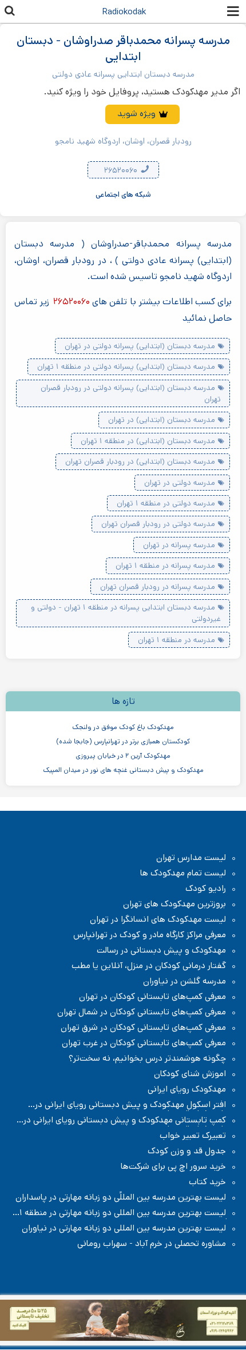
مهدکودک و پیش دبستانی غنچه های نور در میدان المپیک (123, 770)
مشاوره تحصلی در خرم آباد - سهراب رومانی (151, 1243)
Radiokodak (124, 12)
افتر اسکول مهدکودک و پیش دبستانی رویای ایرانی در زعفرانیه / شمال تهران (136, 1104)
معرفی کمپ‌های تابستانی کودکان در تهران (152, 996)
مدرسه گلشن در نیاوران (184, 981)
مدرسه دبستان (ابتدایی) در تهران (161, 419)
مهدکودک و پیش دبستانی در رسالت (161, 950)
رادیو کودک (205, 888)
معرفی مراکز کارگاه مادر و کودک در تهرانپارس (149, 935)
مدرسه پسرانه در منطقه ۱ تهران (165, 565)
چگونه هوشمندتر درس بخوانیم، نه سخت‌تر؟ (147, 1058)
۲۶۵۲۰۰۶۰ (122, 170)
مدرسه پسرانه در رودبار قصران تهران (157, 586)
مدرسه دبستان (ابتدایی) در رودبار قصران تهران (140, 461)
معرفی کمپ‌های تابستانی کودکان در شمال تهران (141, 1012)
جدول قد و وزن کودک (187, 1151)
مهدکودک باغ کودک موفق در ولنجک (123, 727)
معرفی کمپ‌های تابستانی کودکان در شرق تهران (143, 1027)
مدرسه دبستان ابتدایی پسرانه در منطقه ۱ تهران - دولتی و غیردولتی (126, 613)
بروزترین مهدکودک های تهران (174, 904)
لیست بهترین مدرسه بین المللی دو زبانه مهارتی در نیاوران (124, 1228)
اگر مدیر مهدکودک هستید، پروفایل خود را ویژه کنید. (142, 91)
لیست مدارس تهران (191, 857)
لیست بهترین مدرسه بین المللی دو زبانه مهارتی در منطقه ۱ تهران (128, 1212)
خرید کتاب (207, 1182)
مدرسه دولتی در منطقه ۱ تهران (166, 503)
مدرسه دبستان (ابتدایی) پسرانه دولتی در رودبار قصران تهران (131, 393)
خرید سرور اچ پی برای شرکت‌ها (173, 1166)
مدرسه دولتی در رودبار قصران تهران (158, 523)
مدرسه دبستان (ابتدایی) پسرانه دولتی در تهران (140, 346)
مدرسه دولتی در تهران (179, 482)
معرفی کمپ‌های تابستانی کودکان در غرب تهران (144, 1043)
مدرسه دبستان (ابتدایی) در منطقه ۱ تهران (148, 441)
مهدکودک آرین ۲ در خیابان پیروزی (123, 755)
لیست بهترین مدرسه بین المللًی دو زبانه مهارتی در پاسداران (120, 1197)
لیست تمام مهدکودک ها (183, 873)
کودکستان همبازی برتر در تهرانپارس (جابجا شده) (123, 741)
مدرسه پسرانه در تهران (179, 545)
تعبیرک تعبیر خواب (193, 1135)
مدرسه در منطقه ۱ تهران (176, 640)
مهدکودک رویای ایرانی (187, 1089)
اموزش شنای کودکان (190, 1074)
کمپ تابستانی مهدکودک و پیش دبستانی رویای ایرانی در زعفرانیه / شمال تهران (130, 1120)
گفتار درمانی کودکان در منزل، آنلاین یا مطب (149, 965)
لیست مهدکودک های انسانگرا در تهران (158, 919)
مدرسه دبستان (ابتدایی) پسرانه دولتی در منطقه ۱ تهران (126, 366)
